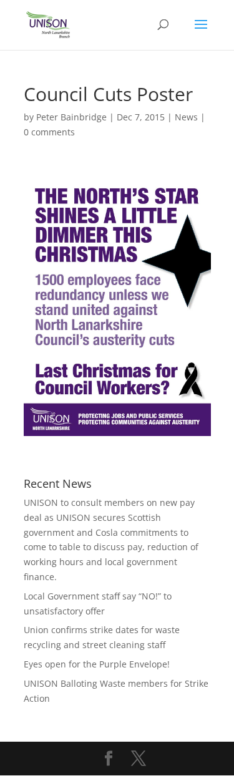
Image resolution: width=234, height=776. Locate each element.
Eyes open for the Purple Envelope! (97, 664)
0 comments (49, 132)
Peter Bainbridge (71, 117)
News (186, 117)
